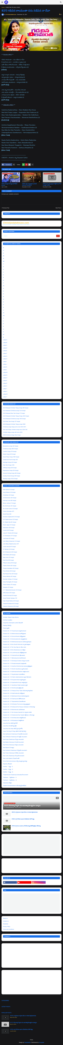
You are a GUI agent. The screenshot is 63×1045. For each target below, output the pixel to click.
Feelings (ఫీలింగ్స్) (7, 625)
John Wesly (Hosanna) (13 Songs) (11, 541)
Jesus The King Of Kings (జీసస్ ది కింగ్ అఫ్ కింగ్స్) (14, 731)
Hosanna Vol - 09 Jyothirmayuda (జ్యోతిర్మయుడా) (15, 652)
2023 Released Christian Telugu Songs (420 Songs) (16, 416)
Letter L (5, 369)
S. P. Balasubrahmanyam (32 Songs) (12, 590)
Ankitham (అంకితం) (7, 620)
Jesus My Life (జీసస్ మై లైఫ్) (10, 725)
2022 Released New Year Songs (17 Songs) (14, 413)
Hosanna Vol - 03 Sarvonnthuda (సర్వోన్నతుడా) (14, 636)
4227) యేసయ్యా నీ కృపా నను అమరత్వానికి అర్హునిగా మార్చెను (23, 1022)
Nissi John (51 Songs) (8, 557)
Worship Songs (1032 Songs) (10, 478)
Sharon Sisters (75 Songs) (9, 584)
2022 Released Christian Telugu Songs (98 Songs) (15, 407)
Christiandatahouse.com (16, 222)
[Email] (29, 164)
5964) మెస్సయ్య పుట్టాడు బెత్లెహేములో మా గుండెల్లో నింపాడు (52, 184)
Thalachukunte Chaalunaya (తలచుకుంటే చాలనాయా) (15, 774)
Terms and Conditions (8, 929)
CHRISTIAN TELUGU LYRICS (13, 7)
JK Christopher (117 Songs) (10, 535)
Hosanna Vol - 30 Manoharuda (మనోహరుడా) (14, 709)
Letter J (5, 364)
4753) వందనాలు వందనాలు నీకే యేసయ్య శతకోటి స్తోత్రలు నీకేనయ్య (26, 825)
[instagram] (39, 882)
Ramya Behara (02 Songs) (9, 576)
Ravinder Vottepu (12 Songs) (10, 579)
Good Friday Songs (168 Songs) (11, 456)
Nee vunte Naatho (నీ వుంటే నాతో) (11, 758)
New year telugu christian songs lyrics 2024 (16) (15, 429)
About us (5, 918)
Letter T (5, 388)
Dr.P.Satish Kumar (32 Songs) (10, 519)
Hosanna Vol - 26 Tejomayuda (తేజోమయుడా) (14, 698)
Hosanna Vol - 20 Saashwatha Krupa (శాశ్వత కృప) (15, 682)
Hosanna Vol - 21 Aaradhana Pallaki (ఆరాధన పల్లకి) (15, 685)
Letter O (5, 377)
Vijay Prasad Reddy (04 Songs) (11, 600)
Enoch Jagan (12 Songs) (9, 524)
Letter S (5, 386)
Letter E (5, 350)
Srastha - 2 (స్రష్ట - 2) (8, 769)
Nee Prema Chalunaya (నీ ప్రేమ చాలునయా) (13, 744)
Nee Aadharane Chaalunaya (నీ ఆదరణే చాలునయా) (15, 734)
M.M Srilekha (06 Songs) (9, 554)
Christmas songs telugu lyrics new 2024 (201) (14, 426)
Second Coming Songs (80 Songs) (11, 473)
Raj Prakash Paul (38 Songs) (10, 573)
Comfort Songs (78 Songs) (9, 451)
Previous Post (5, 207)
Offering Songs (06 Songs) (10, 467)
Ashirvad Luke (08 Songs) (9, 500)
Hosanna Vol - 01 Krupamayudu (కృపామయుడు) (14, 630)
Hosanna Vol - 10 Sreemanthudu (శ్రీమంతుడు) (14, 655)
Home (3, 7)
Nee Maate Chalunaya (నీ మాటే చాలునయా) (13, 742)
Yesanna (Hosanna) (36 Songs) (11, 606)
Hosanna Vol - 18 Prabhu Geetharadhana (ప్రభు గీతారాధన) (17, 677)
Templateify (27, 1042)
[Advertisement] (31, 955)
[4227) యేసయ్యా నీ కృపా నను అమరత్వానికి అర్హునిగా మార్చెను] (5, 1024)
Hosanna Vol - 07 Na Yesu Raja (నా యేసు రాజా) (14, 647)
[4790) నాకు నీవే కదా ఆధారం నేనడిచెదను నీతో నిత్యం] (7, 820)
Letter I (5, 361)
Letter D (5, 348)
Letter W (5, 394)
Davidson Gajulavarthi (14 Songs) (11, 516)
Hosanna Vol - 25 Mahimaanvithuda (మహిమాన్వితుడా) (16, 696)
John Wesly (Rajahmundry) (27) (11, 543)
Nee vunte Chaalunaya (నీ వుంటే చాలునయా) (13, 755)
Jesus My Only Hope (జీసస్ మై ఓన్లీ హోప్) (13, 728)
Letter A (5, 339)
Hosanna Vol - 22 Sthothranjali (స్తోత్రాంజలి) (13, 687)
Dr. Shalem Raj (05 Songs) (9, 522)
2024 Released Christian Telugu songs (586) (14, 424)
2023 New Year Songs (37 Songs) (11, 421)
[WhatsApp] (23, 164)
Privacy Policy (6, 926)
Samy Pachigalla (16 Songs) (10, 581)
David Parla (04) (7, 514)
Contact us (6, 921)
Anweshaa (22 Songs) (8, 495)
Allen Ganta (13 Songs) (9, 489)
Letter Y (5, 396)
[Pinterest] (26, 164)
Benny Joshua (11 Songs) (9, 503)
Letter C (5, 345)
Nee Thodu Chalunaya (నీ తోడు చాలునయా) (13, 753)
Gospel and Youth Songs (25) (10, 459)
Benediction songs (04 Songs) (10, 446)
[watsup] (53, 882)
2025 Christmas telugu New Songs (12, 435)
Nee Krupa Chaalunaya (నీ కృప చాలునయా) (13, 739)
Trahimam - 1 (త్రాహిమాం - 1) (10, 777)
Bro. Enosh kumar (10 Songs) (10, 508)
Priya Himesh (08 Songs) (9, 571)
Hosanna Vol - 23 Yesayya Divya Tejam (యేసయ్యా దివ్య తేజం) (18, 690)
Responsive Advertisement (31, 845)
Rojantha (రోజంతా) (7, 763)
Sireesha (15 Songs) (8, 587)
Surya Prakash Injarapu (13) (10, 598)
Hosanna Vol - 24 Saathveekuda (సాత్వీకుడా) (14, 693)
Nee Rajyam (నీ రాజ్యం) (8, 747)
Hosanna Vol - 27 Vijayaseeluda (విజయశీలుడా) (14, 701)
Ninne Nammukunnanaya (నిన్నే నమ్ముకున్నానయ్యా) (15, 761)
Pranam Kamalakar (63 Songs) (10, 568)
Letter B (5, 342)
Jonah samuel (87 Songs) (9, 546)
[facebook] (10, 882)
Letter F (5, 353)
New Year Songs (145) (8, 465)
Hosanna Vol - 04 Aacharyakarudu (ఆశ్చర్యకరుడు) (15, 639)
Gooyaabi (41, 1042)
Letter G (5, 356)
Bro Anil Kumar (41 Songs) (9, 505)
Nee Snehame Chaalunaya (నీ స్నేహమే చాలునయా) (15, 750)
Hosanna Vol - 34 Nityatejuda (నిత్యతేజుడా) (13, 720)
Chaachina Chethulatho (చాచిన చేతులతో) (13, 622)
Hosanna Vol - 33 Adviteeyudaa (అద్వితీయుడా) (14, 717)
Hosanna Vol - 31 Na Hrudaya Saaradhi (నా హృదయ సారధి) (17, 712)
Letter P (5, 380)
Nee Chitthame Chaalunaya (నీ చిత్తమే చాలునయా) (15, 736)
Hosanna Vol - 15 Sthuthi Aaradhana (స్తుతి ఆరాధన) (15, 668)
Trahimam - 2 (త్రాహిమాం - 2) (10, 780)
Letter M (5, 372)
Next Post (58, 207)
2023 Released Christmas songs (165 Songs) (14, 418)
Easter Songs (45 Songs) (9, 454)
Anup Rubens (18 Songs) (9, 492)
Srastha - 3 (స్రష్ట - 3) (8, 772)
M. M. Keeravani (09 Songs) (10, 552)
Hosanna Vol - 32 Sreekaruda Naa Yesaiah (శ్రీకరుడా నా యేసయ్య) (18, 715)
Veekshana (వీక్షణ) (7, 782)
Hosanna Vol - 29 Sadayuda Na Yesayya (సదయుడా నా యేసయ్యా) (19, 706)
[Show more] (32, 164)
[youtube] (24, 882)
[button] (2, 2)
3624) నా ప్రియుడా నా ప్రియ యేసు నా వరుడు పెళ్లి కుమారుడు (25, 812)
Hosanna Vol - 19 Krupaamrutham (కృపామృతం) (14, 679)
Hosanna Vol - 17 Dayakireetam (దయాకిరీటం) (14, 674)
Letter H (5, 358)
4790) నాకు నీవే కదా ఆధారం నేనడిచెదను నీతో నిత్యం (23, 819)
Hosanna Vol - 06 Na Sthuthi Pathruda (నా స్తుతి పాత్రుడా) (16, 644)
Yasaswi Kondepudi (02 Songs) (11, 603)
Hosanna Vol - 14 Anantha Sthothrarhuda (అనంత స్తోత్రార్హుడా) (17, 666)
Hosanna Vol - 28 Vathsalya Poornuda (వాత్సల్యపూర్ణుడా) (16, 704)
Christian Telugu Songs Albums (11, 617)
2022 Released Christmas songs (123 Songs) (14, 410)
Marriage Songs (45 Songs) (10, 462)
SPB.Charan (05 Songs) (9, 592)
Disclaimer (5, 923)
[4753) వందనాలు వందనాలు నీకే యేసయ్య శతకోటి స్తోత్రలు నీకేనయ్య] (7, 827)
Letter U (5, 391)
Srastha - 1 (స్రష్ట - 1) (8, 766)
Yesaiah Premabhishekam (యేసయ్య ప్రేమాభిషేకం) (14, 785)
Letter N (5, 375)
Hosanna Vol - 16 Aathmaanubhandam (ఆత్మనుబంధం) (16, 671)
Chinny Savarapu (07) (8, 511)
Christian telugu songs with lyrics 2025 (12, 432)
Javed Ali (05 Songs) (8, 530)
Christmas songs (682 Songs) (10, 448)
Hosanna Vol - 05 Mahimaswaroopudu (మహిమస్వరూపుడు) (17, 641)
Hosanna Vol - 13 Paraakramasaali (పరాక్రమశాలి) (14, 663)
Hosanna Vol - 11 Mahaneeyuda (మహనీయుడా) (14, 658)
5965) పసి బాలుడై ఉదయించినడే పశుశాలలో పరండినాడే (29, 184)
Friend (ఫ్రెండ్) (6, 628)
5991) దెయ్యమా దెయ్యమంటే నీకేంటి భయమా (9, 184)
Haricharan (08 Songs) (8, 527)
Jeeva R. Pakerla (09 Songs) (10, 533)
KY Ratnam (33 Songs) (9, 549)
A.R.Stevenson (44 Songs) (9, 497)
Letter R (5, 383)
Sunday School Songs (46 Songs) (11, 475)
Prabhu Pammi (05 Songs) (9, 565)
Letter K (5, 367)
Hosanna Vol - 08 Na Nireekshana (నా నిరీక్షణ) (14, 649)
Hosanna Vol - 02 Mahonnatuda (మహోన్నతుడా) (14, 633)
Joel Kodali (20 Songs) (8, 538)
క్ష (3, 337)
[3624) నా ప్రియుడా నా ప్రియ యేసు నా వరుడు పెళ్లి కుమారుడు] (7, 813)
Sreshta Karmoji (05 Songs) (10, 595)
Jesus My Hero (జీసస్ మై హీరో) (10, 723)
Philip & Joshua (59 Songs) (10, 562)
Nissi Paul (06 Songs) (8, 560)
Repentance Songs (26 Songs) (10, 470)
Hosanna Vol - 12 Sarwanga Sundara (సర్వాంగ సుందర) (16, 660)
